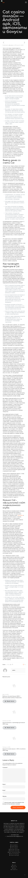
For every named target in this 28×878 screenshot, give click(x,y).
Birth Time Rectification (14, 852)
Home (14, 865)
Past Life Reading (14, 853)
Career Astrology (14, 855)
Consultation (15, 845)
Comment (5, 767)
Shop (14, 868)
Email (4, 790)
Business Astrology (14, 850)
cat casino (20, 515)
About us (15, 866)
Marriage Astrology (14, 849)
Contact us (14, 869)
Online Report (14, 846)
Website (4, 796)
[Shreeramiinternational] (3, 2)
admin (11, 45)
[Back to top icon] (24, 874)
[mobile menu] (26, 2)
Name (4, 784)
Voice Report (15, 848)
